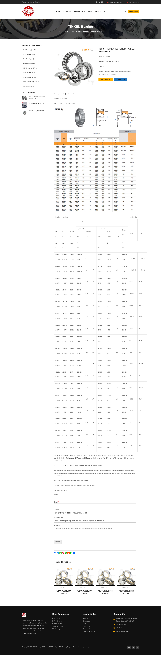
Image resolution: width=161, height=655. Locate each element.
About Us (86, 618)
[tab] (57, 94)
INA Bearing (26, 86)
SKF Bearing (27, 50)
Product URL (58, 517)
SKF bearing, (79, 458)
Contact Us (86, 621)
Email (56, 502)
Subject (57, 510)
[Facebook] (97, 2)
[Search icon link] (125, 12)
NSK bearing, (88, 458)
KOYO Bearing (27, 68)
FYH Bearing (27, 59)
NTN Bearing (27, 72)
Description (57, 94)
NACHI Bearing (28, 77)
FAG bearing (69, 458)
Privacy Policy (87, 626)
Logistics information (89, 631)
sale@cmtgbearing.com (123, 631)
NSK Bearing (27, 54)
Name (56, 494)
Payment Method (88, 629)
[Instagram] (102, 2)
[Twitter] (99, 2)
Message (57, 525)
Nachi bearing (97, 458)
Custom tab (71, 94)
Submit (57, 542)
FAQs (65, 94)
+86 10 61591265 (121, 624)
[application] (84, 11)
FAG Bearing (27, 63)
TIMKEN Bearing (28, 81)
